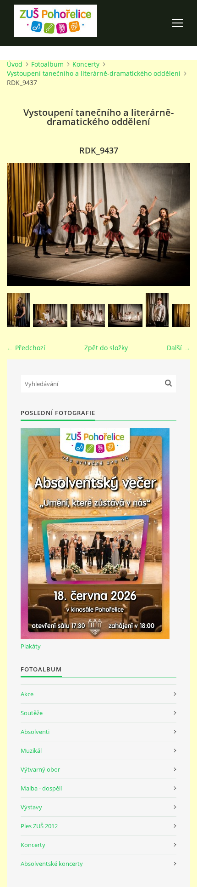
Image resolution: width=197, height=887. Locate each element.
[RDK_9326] (88, 315)
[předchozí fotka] (21, 224)
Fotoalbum (47, 64)
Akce (27, 694)
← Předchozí (26, 347)
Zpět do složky (106, 347)
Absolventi (35, 732)
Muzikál (31, 750)
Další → (178, 347)
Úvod (14, 64)
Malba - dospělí (41, 788)
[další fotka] (175, 224)
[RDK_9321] (18, 310)
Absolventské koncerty (52, 863)
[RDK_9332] (125, 315)
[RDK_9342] (157, 310)
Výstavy (31, 807)
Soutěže (32, 713)
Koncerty (85, 64)
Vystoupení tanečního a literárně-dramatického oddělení (94, 73)
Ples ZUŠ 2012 (39, 826)
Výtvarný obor (40, 769)
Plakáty (31, 646)
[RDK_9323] (50, 315)
